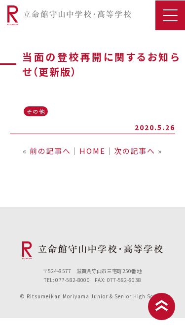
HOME (92, 150)
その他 (36, 111)
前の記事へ (50, 150)
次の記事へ (134, 150)
